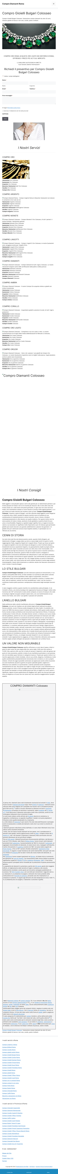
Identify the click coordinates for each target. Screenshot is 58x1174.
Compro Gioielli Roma (8, 1070)
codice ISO (25, 1024)
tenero (50, 1002)
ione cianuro (19, 1010)
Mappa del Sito (6, 1153)
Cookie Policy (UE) (7, 1158)
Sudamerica (16, 843)
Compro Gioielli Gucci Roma (10, 1065)
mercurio (30, 1010)
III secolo (30, 816)
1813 (13, 872)
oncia (53, 1024)
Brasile (20, 860)
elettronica (14, 1024)
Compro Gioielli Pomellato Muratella (13, 1136)
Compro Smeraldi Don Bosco (11, 1141)
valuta (34, 1024)
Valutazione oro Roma (9, 1098)
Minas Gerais (30, 841)
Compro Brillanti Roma (9, 1047)
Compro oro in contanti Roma (11, 1080)
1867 (42, 860)
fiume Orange (7, 849)
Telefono (33, 89)
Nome (3, 86)
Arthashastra (7, 810)
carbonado (49, 843)
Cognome (32, 86)
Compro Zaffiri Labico (8, 1118)
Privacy (4, 1156)
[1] (14, 808)
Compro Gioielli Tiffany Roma (11, 1075)
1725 (24, 860)
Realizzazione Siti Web (22, 1166)
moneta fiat (6, 1018)
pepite (40, 1012)
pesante (5, 1004)
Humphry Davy (19, 872)
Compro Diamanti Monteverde (11, 1110)
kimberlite (6, 854)
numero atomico (25, 1000)
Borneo (33, 856)
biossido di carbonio (21, 876)
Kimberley (15, 852)
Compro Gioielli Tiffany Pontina (11, 1115)
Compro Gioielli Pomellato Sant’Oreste (13, 1126)
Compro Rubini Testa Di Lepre (11, 1123)
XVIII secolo (10, 839)
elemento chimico (13, 1000)
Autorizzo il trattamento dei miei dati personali (16, 111)
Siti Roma (32, 1166)
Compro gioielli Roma (8, 1073)
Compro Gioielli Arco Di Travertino (12, 1144)
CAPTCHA (5, 114)
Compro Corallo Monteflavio (10, 1133)
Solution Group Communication (44, 1166)
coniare (28, 1016)
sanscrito (48, 808)
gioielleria (40, 1022)
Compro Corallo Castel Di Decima (12, 1113)
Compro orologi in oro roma (10, 1083)
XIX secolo (38, 866)
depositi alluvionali (18, 804)
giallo (27, 1004)
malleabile (16, 1004)
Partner (4, 1161)
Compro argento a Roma (9, 1044)
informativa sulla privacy (13, 107)
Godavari (41, 804)
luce (16, 1006)
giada (37, 833)
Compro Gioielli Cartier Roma (11, 1057)
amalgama (42, 1010)
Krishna (34, 804)
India (48, 802)
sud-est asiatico (18, 858)
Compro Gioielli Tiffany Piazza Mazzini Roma (15, 1131)
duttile (11, 1004)
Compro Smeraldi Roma (9, 1091)
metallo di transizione (40, 1002)
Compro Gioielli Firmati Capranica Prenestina (15, 1128)
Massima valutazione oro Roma (11, 1096)
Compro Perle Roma (8, 1085)
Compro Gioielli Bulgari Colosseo (12, 1030)
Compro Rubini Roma (8, 1088)
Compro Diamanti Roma (13, 4)
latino (49, 1000)
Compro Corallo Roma (8, 1050)
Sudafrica (20, 847)
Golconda (17, 822)
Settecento (8, 856)
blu (11, 1006)
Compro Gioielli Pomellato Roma (12, 1067)
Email (4, 89)
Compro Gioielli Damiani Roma (11, 1060)
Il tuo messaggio (7, 95)
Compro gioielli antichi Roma (10, 1052)
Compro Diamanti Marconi (10, 1138)
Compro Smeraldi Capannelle (11, 1108)
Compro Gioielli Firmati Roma (11, 1062)
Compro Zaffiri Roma (8, 1093)
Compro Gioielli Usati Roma (10, 1078)
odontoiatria (47, 1022)
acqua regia (7, 1010)
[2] (49, 1017)
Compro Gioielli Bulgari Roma (11, 1055)
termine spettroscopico (19, 1002)
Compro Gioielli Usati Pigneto (11, 1121)
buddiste (41, 810)
